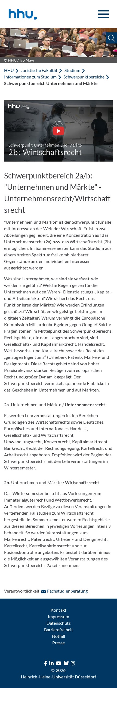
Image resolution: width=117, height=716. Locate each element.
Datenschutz (58, 623)
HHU (9, 70)
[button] (111, 38)
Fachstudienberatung (67, 590)
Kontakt (58, 609)
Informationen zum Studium (30, 76)
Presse (58, 642)
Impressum (58, 616)
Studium (72, 70)
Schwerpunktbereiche (83, 76)
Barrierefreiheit (58, 629)
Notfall (58, 636)
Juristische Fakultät (39, 70)
